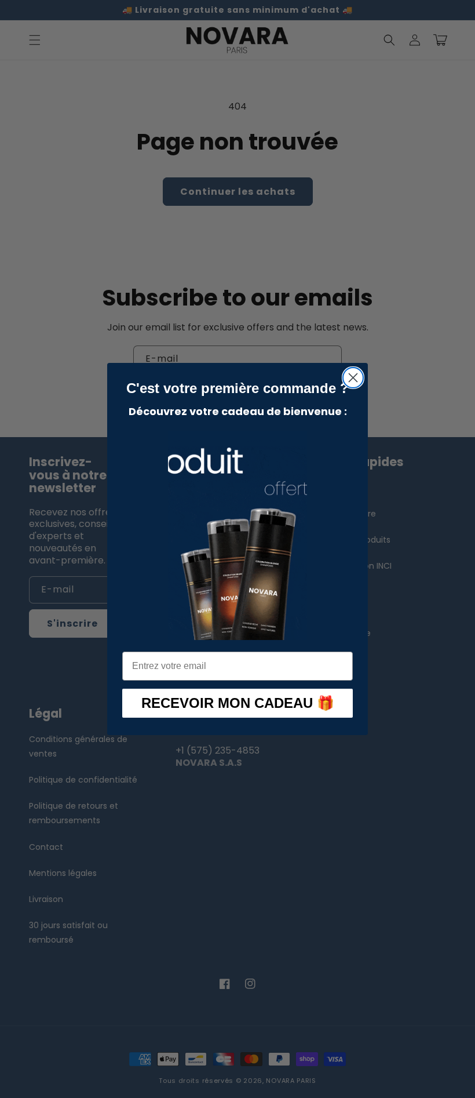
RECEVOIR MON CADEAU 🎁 (237, 703)
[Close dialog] (353, 378)
